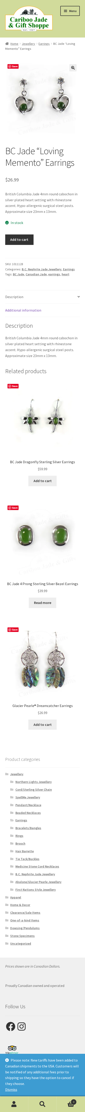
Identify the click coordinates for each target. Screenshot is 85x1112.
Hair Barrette (24, 851)
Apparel (15, 897)
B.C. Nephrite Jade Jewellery (41, 269)
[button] (73, 67)
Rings (19, 836)
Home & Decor (20, 905)
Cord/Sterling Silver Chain (33, 789)
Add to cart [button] (43, 480)
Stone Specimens (22, 936)
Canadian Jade (36, 274)
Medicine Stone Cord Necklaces (37, 866)
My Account (14, 1104)
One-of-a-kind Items (24, 920)
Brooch (20, 843)
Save (15, 66)
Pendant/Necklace (28, 805)
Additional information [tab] (23, 310)
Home (14, 44)
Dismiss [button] (11, 1089)
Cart (65, 1100)
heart (65, 274)
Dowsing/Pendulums (25, 928)
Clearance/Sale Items (25, 913)
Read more (42, 602)
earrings (54, 274)
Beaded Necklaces (28, 813)
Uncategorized (20, 943)
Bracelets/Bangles (28, 828)
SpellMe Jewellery (27, 797)
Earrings (44, 44)
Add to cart (19, 239)
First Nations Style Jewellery (35, 890)
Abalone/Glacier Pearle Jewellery (38, 882)
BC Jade (18, 274)
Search (42, 1104)
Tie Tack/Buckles (27, 859)
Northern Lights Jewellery (33, 782)
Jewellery (28, 44)
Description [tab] (14, 296)
